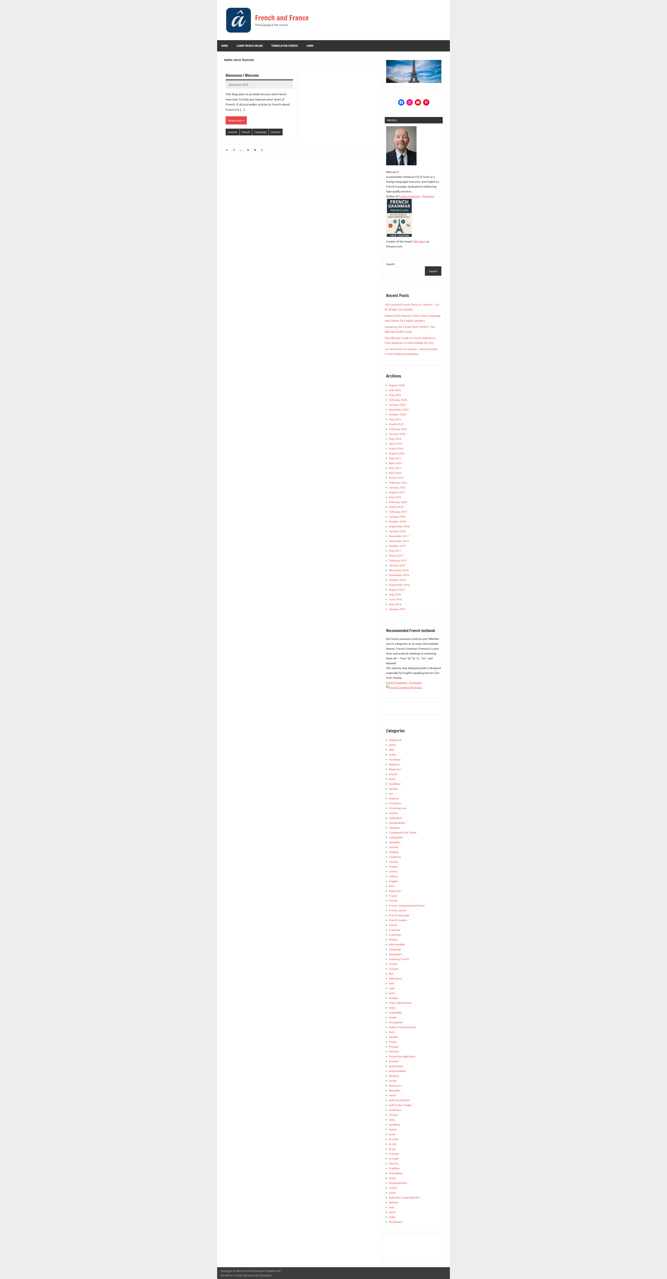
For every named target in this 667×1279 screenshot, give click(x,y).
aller (391, 749)
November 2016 (399, 575)
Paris (392, 1032)
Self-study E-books (400, 1105)
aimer (392, 744)
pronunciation (397, 1070)
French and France (282, 18)
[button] (391, 71)
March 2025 (396, 424)
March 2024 (396, 448)
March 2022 (396, 477)
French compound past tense (407, 905)
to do (392, 1134)
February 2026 (398, 399)
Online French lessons (402, 1027)
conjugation (396, 837)
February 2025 (398, 429)
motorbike (395, 1012)
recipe (393, 1080)
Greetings (395, 934)
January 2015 (397, 609)
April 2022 (395, 472)
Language (260, 131)
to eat (392, 1144)
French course (397, 910)
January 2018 (397, 531)
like (391, 973)
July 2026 (395, 390)
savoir (392, 1095)
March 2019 (396, 506)
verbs (392, 1212)
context (393, 847)
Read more (235, 120)
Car (391, 793)
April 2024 (395, 443)
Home (224, 46)
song (392, 1119)
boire (392, 778)
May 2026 (395, 394)
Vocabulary (395, 1221)
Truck (392, 1178)
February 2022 (398, 482)
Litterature (395, 978)
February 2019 (398, 511)
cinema (393, 813)
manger (393, 997)
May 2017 (395, 550)
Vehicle (393, 1202)
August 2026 (397, 385)
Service (393, 1114)
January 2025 (397, 433)
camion (393, 788)
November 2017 (399, 541)
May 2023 (395, 458)
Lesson (393, 963)
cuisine (393, 871)
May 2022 (395, 467)
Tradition (394, 1168)
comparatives (397, 822)
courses (232, 131)
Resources (395, 1085)
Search (390, 264)
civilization (395, 817)
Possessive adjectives (402, 1056)
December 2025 (399, 409)
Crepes (393, 866)
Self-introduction (399, 1100)
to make (394, 1158)
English (393, 881)
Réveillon (394, 1090)
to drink (393, 1139)
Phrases (394, 1046)
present (393, 1061)
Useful (393, 1187)
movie (393, 1017)
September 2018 (399, 526)
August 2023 (397, 453)
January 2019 (397, 516)
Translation (395, 1173)
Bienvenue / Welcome (242, 75)
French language (399, 915)
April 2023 (395, 463)
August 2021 (397, 492)
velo (391, 1207)
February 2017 (398, 560)
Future (393, 924)
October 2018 (397, 521)
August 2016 (397, 589)
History (393, 939)
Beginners (395, 769)
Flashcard (395, 890)
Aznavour (395, 759)
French (246, 131)
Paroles (393, 1036)
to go (392, 1148)
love (391, 983)
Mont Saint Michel (400, 1002)
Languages (395, 954)
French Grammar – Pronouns (416, 196)
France (393, 895)
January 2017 (397, 565)
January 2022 (397, 487)
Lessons (276, 131)
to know (394, 1153)
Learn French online (249, 46)
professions (396, 1066)
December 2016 (399, 570)
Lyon (392, 988)
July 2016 (395, 594)
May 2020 (395, 497)
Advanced (395, 740)
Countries (395, 856)
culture (393, 876)
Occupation (396, 1022)
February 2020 (398, 502)
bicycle (393, 774)
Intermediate (397, 944)
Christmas (395, 803)
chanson (394, 798)
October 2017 (397, 545)
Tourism (394, 1163)
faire (392, 886)
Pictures (394, 1051)
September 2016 (399, 584)
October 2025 (397, 414)
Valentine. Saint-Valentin (404, 1197)
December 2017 (399, 536)
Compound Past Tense (403, 832)
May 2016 (395, 604)
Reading (394, 1075)
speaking (394, 1124)
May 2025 (395, 419)
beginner (394, 764)
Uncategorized (398, 1182)
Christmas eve (397, 808)
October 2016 (397, 579)
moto (392, 1007)
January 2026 (397, 404)
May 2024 (395, 438)
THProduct (418, 241)
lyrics (392, 993)
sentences (395, 1109)
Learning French (399, 959)
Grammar (395, 929)
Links (310, 46)
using (392, 1192)
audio (392, 754)
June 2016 (395, 599)
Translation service (284, 46)
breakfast (395, 783)
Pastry (393, 1041)
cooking (393, 851)
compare (394, 827)
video (392, 1217)
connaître (395, 842)
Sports (393, 1129)
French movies (398, 920)
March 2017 (396, 555)
